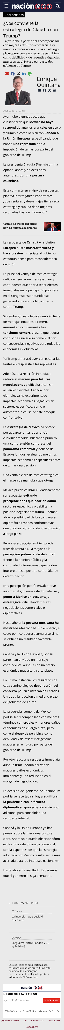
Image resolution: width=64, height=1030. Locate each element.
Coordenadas (14, 15)
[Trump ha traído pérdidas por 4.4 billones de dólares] (52, 226)
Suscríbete (32, 1027)
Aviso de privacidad (33, 1021)
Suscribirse (51, 1000)
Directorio (54, 1021)
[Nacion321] (32, 6)
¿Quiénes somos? (10, 1021)
